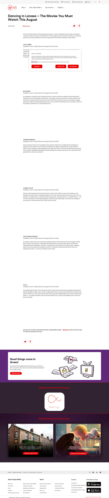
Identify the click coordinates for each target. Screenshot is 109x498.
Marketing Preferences (29, 488)
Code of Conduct (59, 483)
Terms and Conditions (45, 483)
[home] (10, 472)
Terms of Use (43, 486)
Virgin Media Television (53, 2)
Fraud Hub (74, 492)
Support (59, 7)
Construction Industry (76, 487)
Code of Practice (27, 490)
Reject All (61, 66)
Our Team (10, 486)
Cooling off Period (59, 488)
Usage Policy (43, 488)
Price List (42, 490)
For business (66, 2)
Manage (36, 66)
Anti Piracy (57, 490)
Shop (23, 7)
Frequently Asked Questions (78, 485)
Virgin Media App (78, 2)
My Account (49, 7)
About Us (10, 483)
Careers (10, 490)
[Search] (99, 2)
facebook (79, 26)
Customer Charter (27, 486)
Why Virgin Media (35, 7)
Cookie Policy (43, 492)
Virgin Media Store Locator (78, 490)
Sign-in (89, 2)
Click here (34, 62)
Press (9, 488)
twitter (74, 26)
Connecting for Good (13, 492)
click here (65, 330)
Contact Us (74, 483)
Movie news (26, 26)
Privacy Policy (58, 486)
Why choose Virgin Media (29, 483)
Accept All (73, 66)
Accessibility (26, 492)
